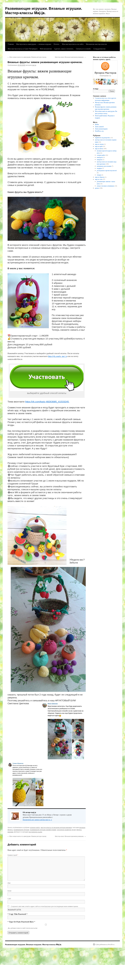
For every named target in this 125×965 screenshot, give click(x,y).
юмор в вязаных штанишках (105, 186)
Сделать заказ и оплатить (63, 49)
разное (97, 188)
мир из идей (98, 146)
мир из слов (98, 179)
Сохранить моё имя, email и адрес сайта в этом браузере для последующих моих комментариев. (44, 906)
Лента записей (99, 127)
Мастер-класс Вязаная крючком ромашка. (70, 57)
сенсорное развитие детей (66, 830)
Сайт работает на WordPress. (105, 944)
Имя (9, 883)
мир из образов (99, 177)
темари (99, 175)
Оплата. (57, 44)
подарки (99, 168)
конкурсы (100, 157)
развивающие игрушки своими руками (43, 830)
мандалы (99, 159)
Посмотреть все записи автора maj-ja (37, 819)
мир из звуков (99, 144)
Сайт (9, 898)
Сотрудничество (99, 49)
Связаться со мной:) (83, 49)
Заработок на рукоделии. (102, 138)
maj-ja (34, 65)
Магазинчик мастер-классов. (96, 44)
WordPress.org (99, 131)
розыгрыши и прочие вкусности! (107, 170)
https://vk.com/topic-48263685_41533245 (47, 401)
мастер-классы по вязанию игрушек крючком (56, 827)
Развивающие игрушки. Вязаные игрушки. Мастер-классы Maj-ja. (43, 10)
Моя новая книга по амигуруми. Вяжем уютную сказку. (27, 57)
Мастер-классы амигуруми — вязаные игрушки (33, 44)
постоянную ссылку (35, 832)
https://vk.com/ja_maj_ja (57, 356)
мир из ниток (99, 148)
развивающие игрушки (21, 830)
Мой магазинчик (46, 49)
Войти (97, 124)
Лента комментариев (101, 129)
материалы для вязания (104, 166)
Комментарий (13, 855)
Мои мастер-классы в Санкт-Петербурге (22, 49)
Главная (11, 44)
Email (9, 891)
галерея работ (35, 827)
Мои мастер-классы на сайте (72, 44)
